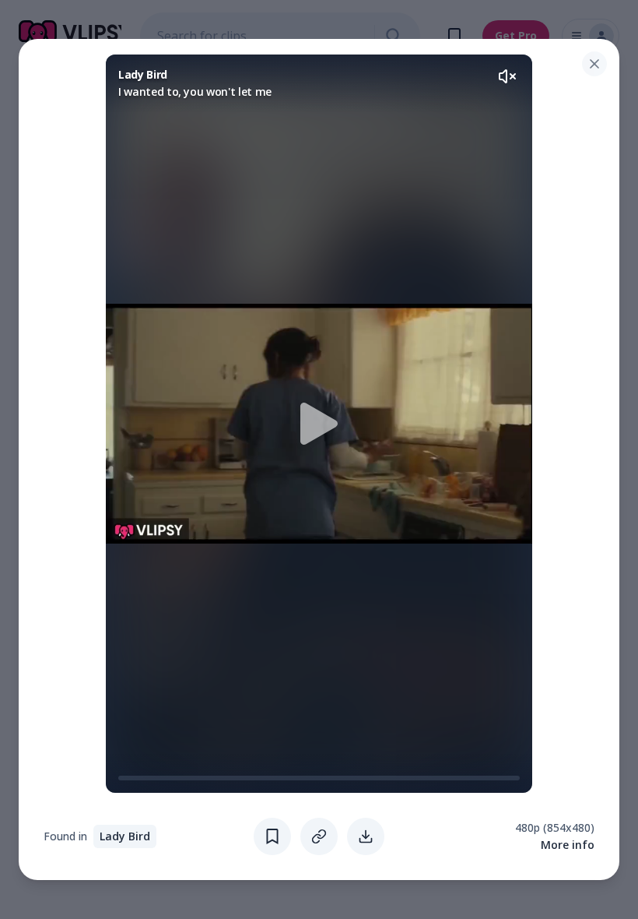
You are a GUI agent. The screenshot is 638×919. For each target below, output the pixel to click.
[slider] (124, 778)
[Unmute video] (507, 76)
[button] (319, 424)
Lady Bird (125, 836)
